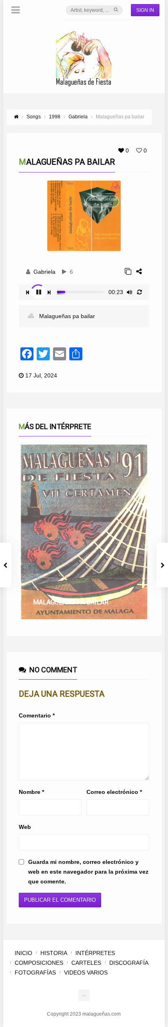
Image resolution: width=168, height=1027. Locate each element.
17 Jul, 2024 (41, 375)
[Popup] (128, 271)
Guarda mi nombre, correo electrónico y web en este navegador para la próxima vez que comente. (88, 872)
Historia (53, 953)
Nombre (31, 792)
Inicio (23, 953)
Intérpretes (95, 953)
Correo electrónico (114, 792)
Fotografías (35, 972)
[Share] (139, 271)
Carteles (86, 962)
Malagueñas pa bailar (66, 316)
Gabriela (44, 271)
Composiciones (39, 962)
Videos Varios (86, 972)
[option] (84, 532)
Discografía (128, 962)
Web (25, 827)
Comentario (37, 715)
